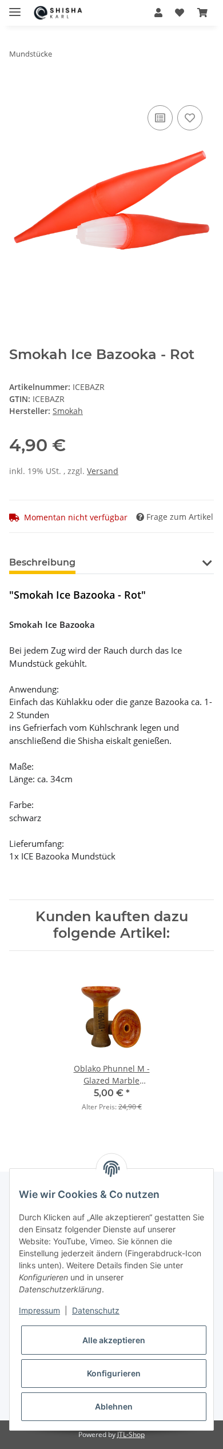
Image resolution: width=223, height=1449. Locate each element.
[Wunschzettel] (179, 12)
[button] (158, 12)
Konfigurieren (114, 1373)
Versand (102, 470)
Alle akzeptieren (113, 1340)
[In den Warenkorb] (18, 89)
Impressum (39, 1310)
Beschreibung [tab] (42, 562)
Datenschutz (96, 1310)
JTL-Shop (131, 1434)
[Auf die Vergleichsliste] (160, 117)
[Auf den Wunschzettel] (189, 117)
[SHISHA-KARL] (63, 13)
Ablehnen (114, 1406)
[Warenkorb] (202, 12)
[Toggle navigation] (15, 7)
